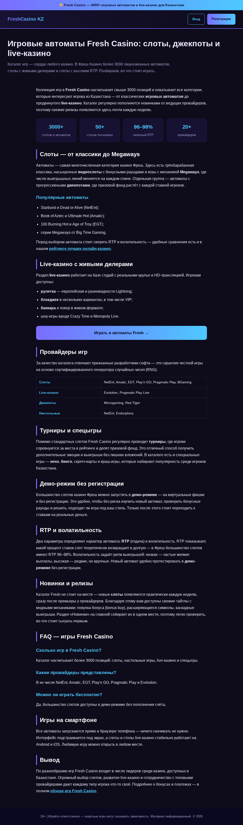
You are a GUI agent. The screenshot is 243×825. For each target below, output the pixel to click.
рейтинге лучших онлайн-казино (80, 249)
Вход (196, 19)
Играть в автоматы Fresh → (121, 333)
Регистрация (221, 19)
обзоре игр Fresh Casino (73, 791)
